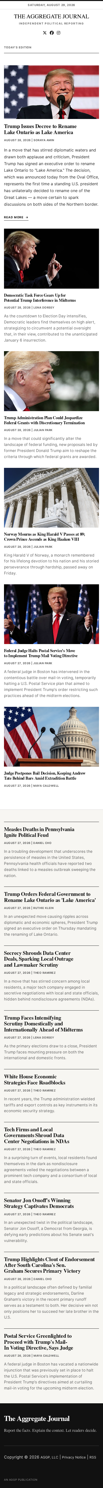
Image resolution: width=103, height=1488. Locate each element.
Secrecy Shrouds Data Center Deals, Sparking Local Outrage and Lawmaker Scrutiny (39, 958)
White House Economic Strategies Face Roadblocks (34, 1079)
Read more (14, 217)
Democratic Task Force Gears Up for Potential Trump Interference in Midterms (40, 297)
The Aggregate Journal (37, 1418)
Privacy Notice (74, 1457)
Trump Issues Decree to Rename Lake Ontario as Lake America (40, 129)
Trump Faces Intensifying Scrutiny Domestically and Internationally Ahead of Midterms (43, 1023)
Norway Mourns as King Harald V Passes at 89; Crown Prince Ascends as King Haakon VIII (44, 536)
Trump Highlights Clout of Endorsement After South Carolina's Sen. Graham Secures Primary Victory (49, 1265)
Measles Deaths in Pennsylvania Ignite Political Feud (39, 832)
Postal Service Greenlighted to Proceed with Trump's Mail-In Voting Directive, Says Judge (38, 1341)
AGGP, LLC (49, 1457)
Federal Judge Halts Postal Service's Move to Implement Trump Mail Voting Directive (41, 653)
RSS (93, 1457)
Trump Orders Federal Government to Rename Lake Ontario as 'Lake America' (50, 896)
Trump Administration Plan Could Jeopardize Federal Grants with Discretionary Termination (44, 420)
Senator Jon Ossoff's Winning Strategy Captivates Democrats (39, 1203)
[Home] (51, 16)
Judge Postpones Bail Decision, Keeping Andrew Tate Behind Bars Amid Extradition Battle (45, 775)
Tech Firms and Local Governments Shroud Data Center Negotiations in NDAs (36, 1135)
